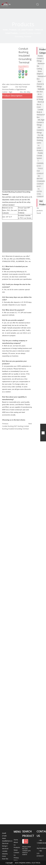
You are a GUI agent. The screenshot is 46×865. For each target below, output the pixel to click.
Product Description (12, 95)
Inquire (21, 66)
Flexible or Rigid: (14, 89)
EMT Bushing (18, 426)
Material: (23, 89)
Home (16, 840)
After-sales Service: (8, 84)
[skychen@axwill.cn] (43, 439)
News (16, 850)
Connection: (26, 84)
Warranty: (18, 84)
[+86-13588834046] (43, 433)
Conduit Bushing (7, 426)
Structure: (5, 89)
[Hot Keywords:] (26, 841)
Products (17, 847)
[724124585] (43, 427)
